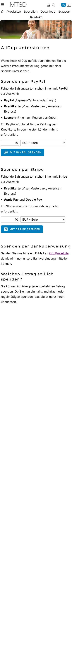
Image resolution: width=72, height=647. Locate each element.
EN (69, 5)
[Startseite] (2, 11)
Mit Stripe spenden (25, 229)
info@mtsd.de (58, 253)
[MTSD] (18, 5)
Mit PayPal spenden (26, 152)
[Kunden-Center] (48, 4)
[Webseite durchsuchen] (53, 4)
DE (63, 5)
